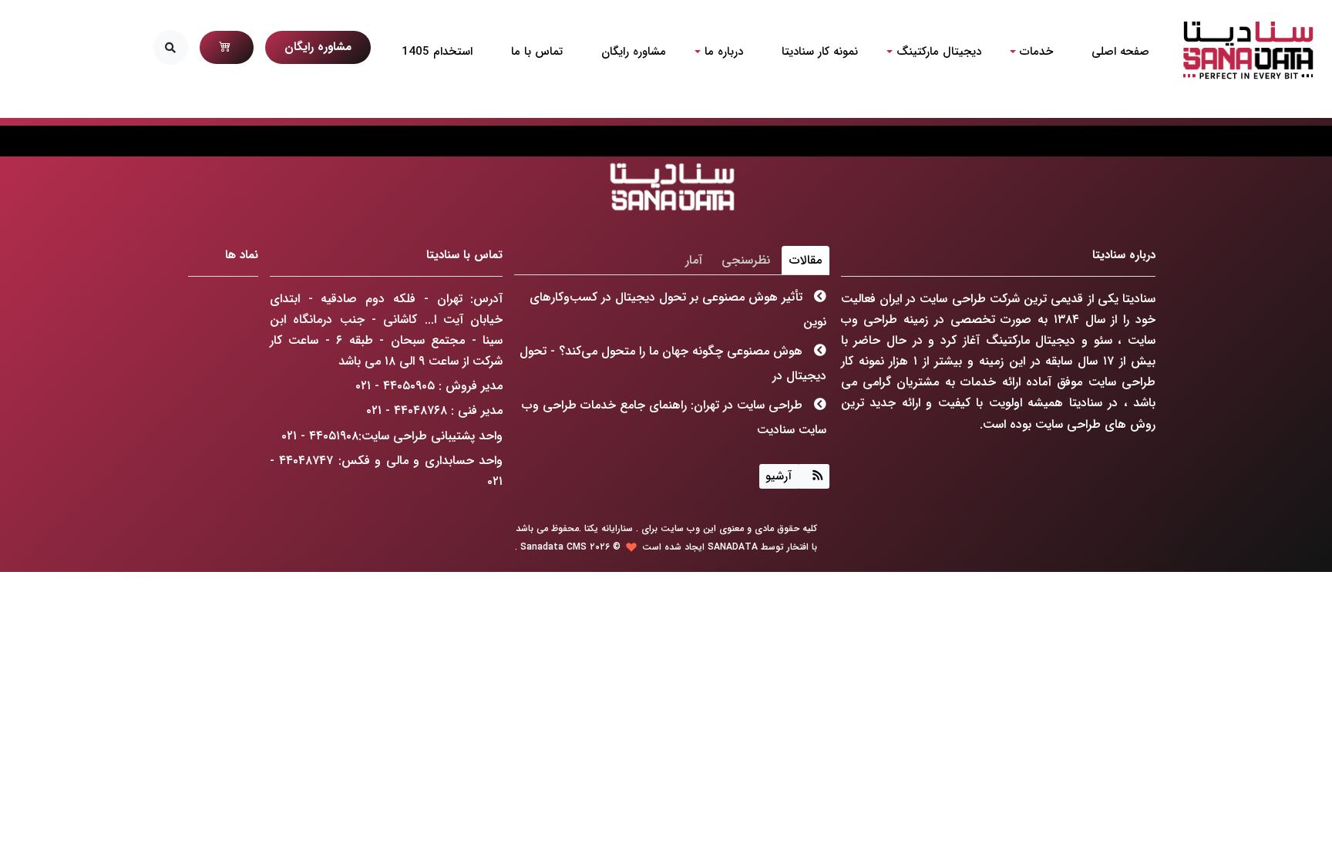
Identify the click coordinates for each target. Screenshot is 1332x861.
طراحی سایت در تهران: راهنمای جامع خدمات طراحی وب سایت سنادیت (674, 417)
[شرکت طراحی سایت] (1247, 50)
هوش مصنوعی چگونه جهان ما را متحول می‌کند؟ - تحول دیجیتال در (673, 363)
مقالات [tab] (805, 260)
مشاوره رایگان (318, 47)
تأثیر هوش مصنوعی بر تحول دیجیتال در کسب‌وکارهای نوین (678, 309)
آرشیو (778, 476)
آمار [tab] (693, 260)
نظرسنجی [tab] (746, 260)
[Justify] (814, 476)
